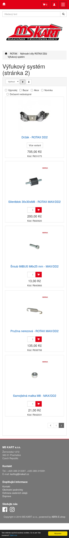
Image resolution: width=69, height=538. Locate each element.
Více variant (35, 145)
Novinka (48, 90)
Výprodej (12, 90)
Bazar (26, 90)
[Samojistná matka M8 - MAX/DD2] (34, 375)
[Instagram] (12, 509)
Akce (36, 90)
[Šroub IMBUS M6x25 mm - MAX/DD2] (34, 245)
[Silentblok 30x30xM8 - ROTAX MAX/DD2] (34, 181)
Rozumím (57, 533)
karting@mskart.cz (19, 474)
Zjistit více (13, 535)
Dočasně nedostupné (20, 94)
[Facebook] (4, 509)
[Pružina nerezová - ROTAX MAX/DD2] (34, 310)
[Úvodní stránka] (6, 53)
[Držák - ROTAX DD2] (34, 116)
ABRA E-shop (58, 516)
